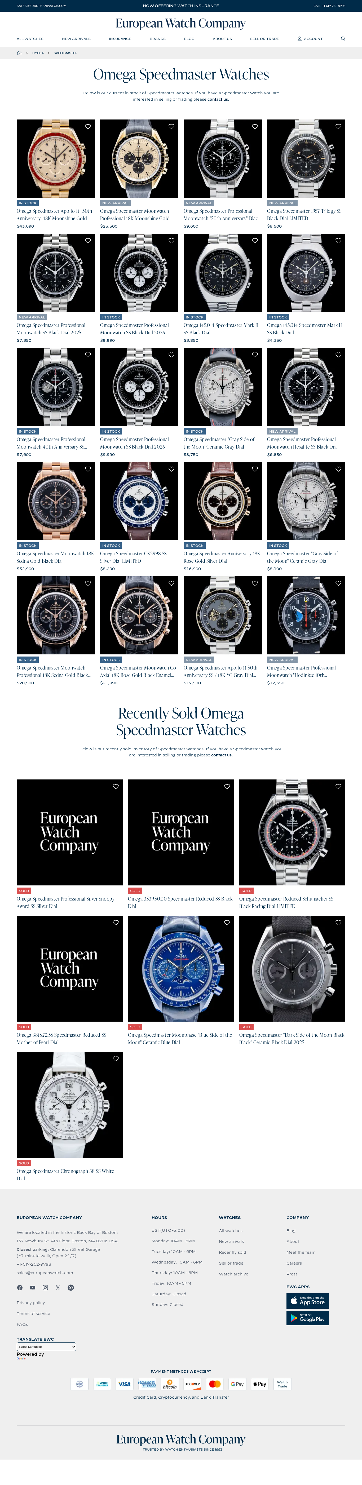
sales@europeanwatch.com (41, 5)
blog (189, 38)
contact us (218, 99)
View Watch (56, 158)
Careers (294, 1263)
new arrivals (76, 38)
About (292, 1241)
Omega (38, 53)
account (313, 39)
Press (292, 1274)
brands (158, 38)
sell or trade (264, 38)
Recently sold (232, 1252)
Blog (290, 1231)
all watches (30, 38)
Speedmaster (65, 53)
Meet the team (301, 1252)
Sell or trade (231, 1263)
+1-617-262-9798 (34, 1264)
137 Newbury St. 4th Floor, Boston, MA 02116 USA (67, 1241)
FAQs (22, 1324)
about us (222, 38)
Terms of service (33, 1313)
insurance (120, 38)
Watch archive (233, 1274)
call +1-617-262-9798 (329, 5)
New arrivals (231, 1241)
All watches (230, 1231)
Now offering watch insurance (181, 6)
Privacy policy (31, 1303)
